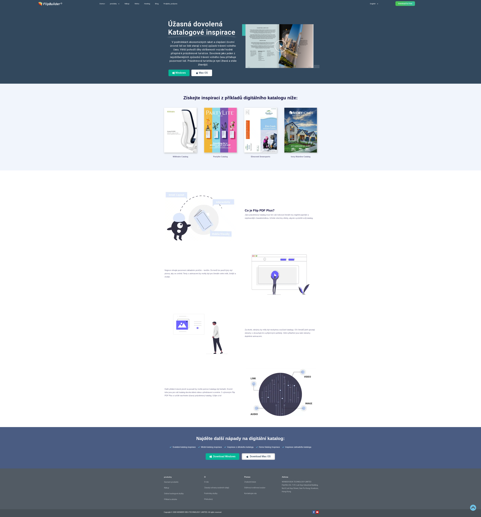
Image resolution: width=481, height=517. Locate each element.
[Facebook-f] (313, 512)
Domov (102, 4)
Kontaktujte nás (250, 493)
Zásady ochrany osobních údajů (216, 488)
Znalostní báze (250, 482)
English (372, 4)
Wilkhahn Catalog (180, 157)
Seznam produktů (171, 482)
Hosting (147, 4)
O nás (206, 482)
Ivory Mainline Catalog (300, 157)
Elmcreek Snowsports (260, 157)
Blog (157, 4)
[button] (280, 46)
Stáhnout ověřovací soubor (254, 488)
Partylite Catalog (220, 157)
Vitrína (137, 4)
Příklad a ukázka (170, 499)
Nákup (127, 4)
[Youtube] (317, 512)
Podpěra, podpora (170, 4)
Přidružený (208, 499)
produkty (113, 4)
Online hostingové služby (174, 494)
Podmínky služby (210, 493)
